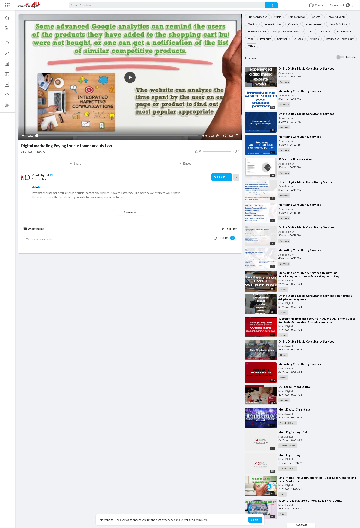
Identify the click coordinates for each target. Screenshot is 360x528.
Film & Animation (257, 16)
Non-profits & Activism (286, 31)
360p (231, 136)
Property (265, 38)
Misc (250, 38)
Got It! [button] (255, 519)
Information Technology (340, 38)
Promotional (344, 31)
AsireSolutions (287, 72)
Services (325, 31)
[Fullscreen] (237, 136)
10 (218, 136)
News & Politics (338, 24)
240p (230, 121)
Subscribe (221, 177)
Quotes (298, 38)
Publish (225, 237)
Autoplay (351, 57)
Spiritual (282, 38)
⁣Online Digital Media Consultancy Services (306, 68)
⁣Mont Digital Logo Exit (293, 432)
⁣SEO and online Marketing (295, 159)
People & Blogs (272, 24)
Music (277, 16)
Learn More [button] (201, 519)
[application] (130, 77)
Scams (310, 31)
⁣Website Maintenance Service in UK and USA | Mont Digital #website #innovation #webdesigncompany (317, 320)
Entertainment (313, 24)
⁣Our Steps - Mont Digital (294, 386)
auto (230, 127)
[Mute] (224, 136)
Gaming (252, 24)
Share (77, 163)
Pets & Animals (297, 16)
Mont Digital (285, 280)
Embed (187, 163)
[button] (341, 5)
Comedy (293, 24)
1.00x (211, 136)
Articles (314, 38)
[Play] (23, 136)
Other (251, 46)
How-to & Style (257, 31)
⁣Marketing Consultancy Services (299, 91)
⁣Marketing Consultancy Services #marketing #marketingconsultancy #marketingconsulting (309, 274)
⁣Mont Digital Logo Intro (293, 455)
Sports (316, 16)
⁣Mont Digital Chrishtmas (294, 409)
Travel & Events (336, 16)
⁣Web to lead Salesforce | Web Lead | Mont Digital (310, 500)
